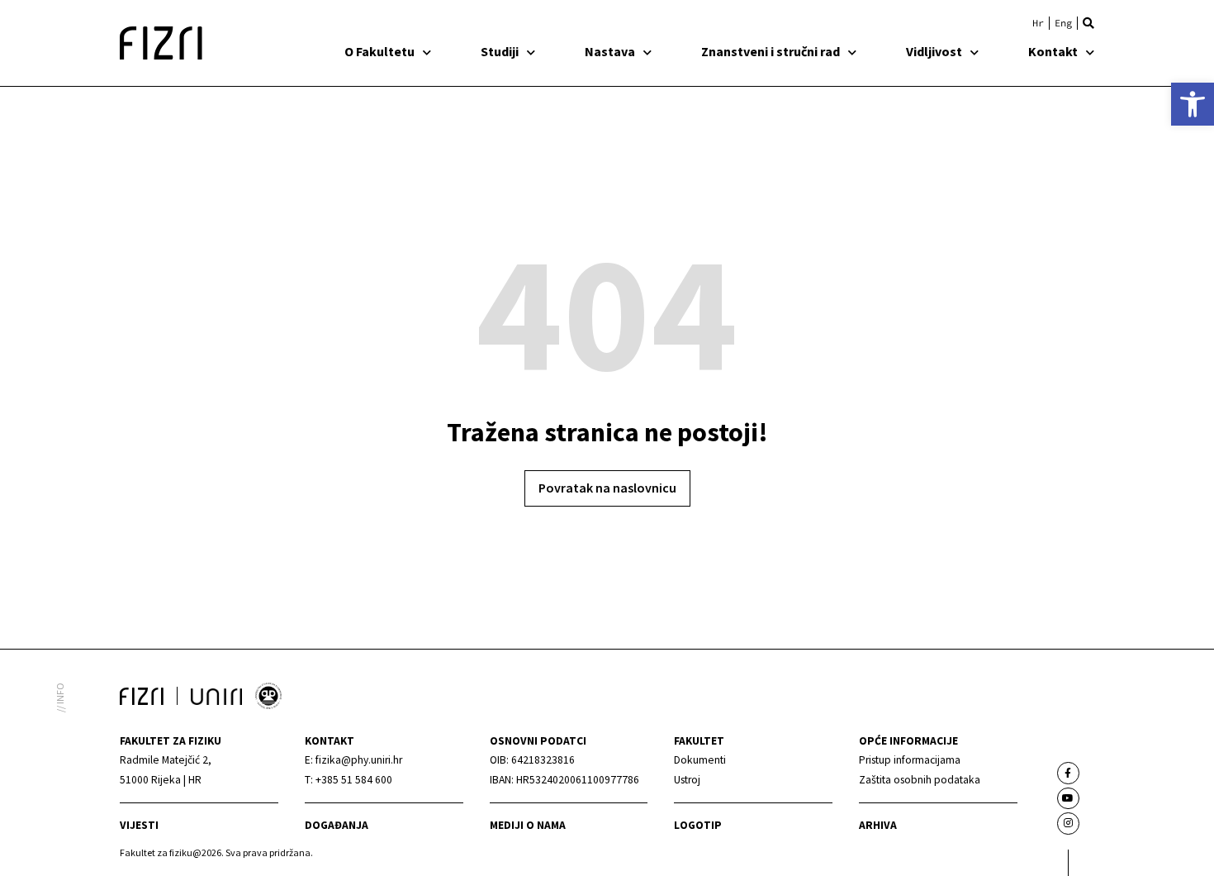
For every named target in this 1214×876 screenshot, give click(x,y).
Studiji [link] (500, 51)
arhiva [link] (878, 825)
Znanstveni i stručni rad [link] (770, 51)
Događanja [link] (336, 825)
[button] (1088, 23)
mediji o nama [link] (528, 825)
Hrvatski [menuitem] (1038, 23)
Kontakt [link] (1053, 51)
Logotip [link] (698, 825)
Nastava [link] (610, 51)
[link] (1192, 104)
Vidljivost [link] (934, 51)
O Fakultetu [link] (379, 51)
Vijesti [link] (139, 825)
